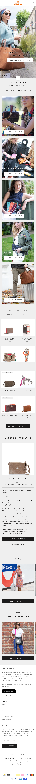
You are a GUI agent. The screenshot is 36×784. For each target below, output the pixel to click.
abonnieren (9, 746)
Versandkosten (18, 484)
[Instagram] (6, 695)
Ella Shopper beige (9, 365)
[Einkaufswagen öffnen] (33, 3)
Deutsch (21, 754)
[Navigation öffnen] (2, 3)
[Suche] (30, 3)
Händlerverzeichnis (7, 719)
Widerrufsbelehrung (7, 714)
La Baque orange (26, 365)
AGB (3, 705)
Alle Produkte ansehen (18, 426)
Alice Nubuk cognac (26, 415)
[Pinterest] (10, 695)
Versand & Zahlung (7, 717)
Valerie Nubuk (9, 390)
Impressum (5, 708)
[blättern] (18, 78)
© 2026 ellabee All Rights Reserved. (18, 758)
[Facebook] (2, 695)
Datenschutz (5, 711)
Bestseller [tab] (12, 314)
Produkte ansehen (14, 131)
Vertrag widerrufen (8, 691)
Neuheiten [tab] (24, 314)
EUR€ (12, 754)
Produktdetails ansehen (18, 544)
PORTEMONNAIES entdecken (19, 60)
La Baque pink (26, 390)
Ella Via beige (18, 478)
